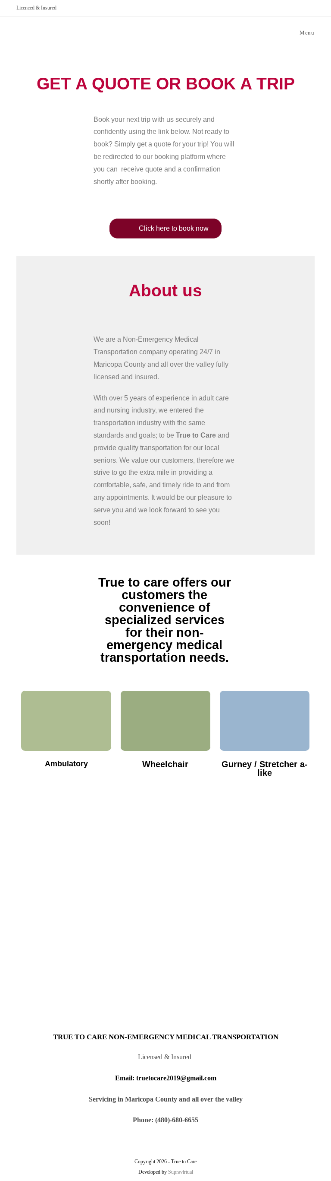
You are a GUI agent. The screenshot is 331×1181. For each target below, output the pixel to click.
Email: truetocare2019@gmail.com (165, 1078)
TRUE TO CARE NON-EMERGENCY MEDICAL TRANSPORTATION (165, 1037)
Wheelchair (165, 764)
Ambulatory (66, 763)
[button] (165, 228)
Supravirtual (180, 1172)
